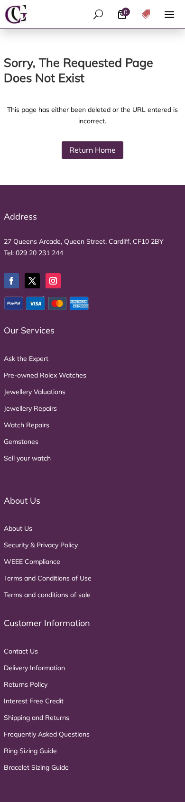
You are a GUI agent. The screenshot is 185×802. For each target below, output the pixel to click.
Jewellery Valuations (34, 391)
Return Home (92, 150)
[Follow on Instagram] (53, 280)
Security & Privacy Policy (41, 545)
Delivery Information (34, 668)
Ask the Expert (26, 358)
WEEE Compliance (32, 561)
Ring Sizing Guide (30, 751)
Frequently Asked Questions (47, 734)
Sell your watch (27, 458)
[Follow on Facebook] (11, 280)
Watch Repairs (26, 425)
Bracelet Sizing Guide (36, 767)
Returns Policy (25, 684)
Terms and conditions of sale (47, 594)
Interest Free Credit (34, 701)
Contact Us (21, 651)
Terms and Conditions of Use (48, 578)
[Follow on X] (32, 280)
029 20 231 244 (39, 253)
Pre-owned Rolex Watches (45, 375)
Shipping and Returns (36, 717)
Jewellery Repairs (30, 408)
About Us (18, 528)
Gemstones (21, 441)
